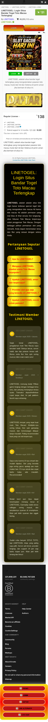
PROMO (25, 688)
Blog (7, 644)
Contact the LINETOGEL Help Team (24, 160)
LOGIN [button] (13, 73)
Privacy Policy (10, 670)
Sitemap (8, 679)
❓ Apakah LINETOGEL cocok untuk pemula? (24, 301)
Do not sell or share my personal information (23, 675)
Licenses (8, 613)
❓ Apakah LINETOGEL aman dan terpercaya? (23, 281)
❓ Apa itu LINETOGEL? (21, 258)
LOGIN (14, 28)
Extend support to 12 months (24, 130)
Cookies (8, 626)
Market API (9, 617)
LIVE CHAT (25, 715)
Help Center (26, 609)
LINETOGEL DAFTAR (19, 7)
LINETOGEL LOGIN (34, 7)
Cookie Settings (11, 631)
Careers (8, 666)
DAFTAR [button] (29, 73)
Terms (7, 609)
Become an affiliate (12, 622)
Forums (8, 648)
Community (9, 640)
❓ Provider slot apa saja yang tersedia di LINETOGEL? (24, 291)
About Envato (10, 662)
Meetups (8, 653)
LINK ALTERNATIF (25, 708)
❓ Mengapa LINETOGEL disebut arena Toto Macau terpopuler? (22, 269)
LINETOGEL (5, 7)
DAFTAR (34, 28)
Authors (25, 613)
